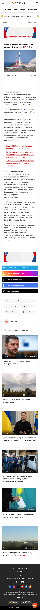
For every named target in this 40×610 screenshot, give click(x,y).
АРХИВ (20, 575)
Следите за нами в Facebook (15, 285)
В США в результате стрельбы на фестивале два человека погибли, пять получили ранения (20, 154)
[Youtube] (22, 586)
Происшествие (32, 10)
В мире (22, 10)
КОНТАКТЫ (20, 572)
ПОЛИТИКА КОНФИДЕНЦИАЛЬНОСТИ (20, 578)
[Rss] (30, 586)
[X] (18, 586)
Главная (29, 22)
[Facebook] (10, 586)
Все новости (6, 10)
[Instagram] (14, 586)
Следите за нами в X (13, 291)
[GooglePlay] (13, 602)
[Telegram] (26, 586)
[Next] (38, 16)
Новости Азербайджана (12, 16)
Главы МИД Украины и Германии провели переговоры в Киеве (19, 147)
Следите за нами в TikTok (14, 279)
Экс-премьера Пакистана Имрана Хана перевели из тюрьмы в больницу (20, 163)
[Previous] (2, 16)
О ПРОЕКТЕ (20, 582)
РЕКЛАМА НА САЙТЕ (20, 568)
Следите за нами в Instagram (15, 273)
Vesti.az (23, 110)
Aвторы (15, 10)
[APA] (20, 597)
